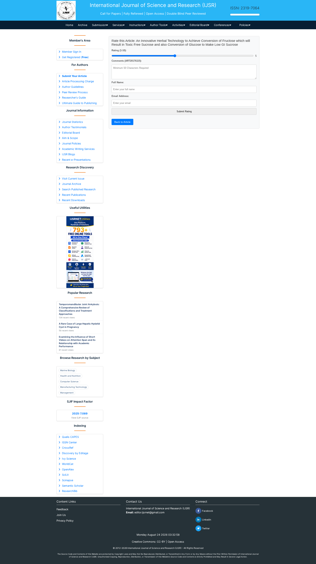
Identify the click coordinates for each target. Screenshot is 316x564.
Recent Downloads (73, 200)
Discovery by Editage (75, 453)
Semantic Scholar (72, 485)
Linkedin (206, 519)
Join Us (61, 514)
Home (69, 25)
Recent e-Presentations (76, 159)
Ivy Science (69, 458)
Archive (82, 25)
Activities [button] (177, 25)
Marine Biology (67, 370)
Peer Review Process (75, 92)
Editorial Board (71, 132)
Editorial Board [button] (199, 25)
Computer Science (69, 381)
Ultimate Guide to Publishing (79, 103)
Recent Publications (74, 194)
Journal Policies (71, 143)
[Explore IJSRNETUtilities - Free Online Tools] (80, 252)
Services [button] (117, 25)
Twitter (205, 528)
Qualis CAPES (70, 436)
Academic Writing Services (78, 148)
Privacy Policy (65, 520)
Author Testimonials (74, 127)
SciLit (65, 474)
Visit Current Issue (73, 178)
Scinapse (67, 480)
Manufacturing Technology (73, 387)
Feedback (62, 509)
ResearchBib (69, 491)
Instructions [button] (136, 25)
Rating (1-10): (119, 50)
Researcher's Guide (74, 97)
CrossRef (67, 447)
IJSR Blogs (68, 154)
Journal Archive (71, 183)
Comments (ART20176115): (127, 60)
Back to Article (122, 121)
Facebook (207, 511)
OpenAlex (68, 469)
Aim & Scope (70, 137)
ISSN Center (69, 442)
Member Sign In (71, 51)
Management (67, 392)
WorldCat (67, 463)
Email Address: (120, 96)
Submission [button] (99, 25)
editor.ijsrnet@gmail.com (149, 512)
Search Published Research (79, 189)
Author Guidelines (73, 86)
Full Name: (118, 82)
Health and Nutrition (70, 376)
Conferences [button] (222, 25)
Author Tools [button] (158, 25)
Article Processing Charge (78, 81)
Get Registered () (75, 57)
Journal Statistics (72, 121)
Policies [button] (244, 25)
